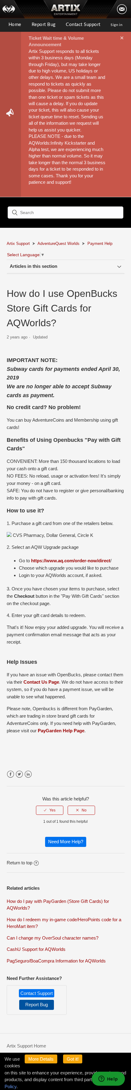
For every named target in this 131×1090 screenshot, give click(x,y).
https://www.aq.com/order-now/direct (70, 560)
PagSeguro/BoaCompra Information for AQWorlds (56, 960)
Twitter (19, 774)
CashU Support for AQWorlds (36, 949)
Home (15, 24)
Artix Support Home (26, 1045)
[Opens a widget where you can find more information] (108, 1079)
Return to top (19, 862)
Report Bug (44, 24)
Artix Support (18, 243)
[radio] (49, 810)
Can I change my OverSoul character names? (52, 937)
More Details (41, 1059)
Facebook (10, 774)
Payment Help (99, 243)
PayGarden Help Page (61, 730)
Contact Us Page (41, 682)
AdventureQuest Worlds (58, 243)
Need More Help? (65, 841)
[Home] (12, 9)
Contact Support (83, 24)
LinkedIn (28, 774)
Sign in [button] (116, 25)
